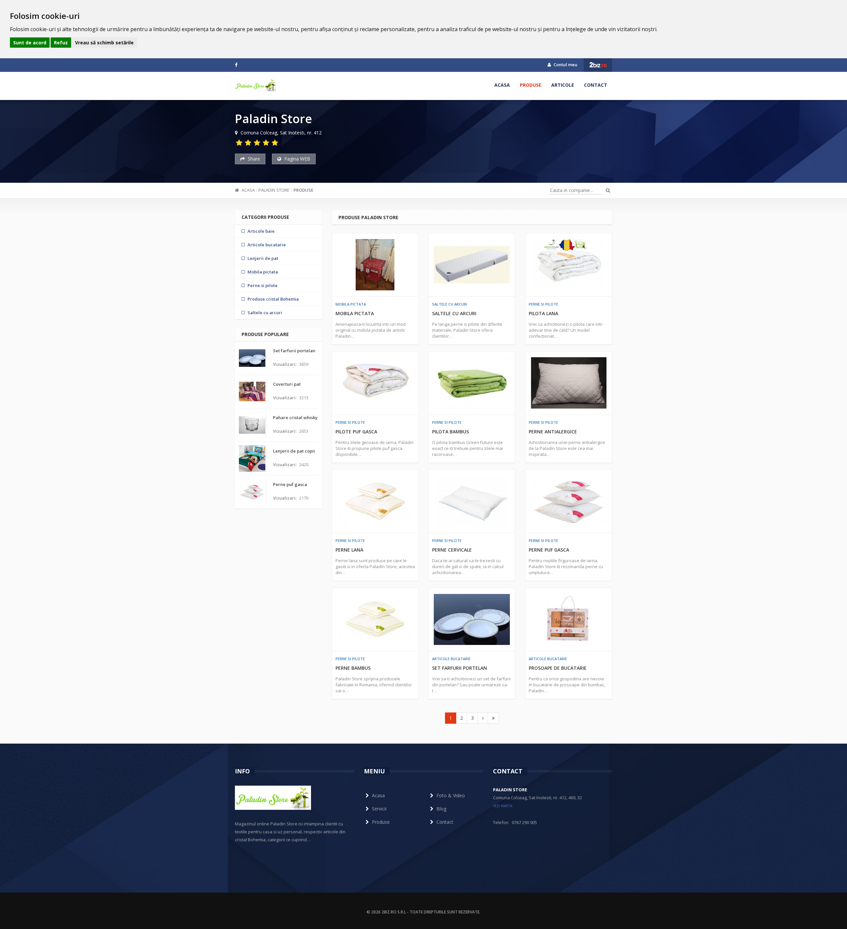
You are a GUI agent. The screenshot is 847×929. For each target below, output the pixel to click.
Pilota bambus (450, 431)
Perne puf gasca (549, 550)
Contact (595, 85)
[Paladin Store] (256, 85)
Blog (441, 809)
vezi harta (503, 806)
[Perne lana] (375, 501)
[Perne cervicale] (472, 501)
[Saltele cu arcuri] (472, 264)
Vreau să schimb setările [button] (104, 42)
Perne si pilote (543, 304)
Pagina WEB (296, 159)
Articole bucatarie (451, 658)
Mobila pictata (350, 304)
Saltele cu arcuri (449, 304)
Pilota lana (543, 313)
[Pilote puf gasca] (375, 383)
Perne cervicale (452, 550)
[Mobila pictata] (375, 264)
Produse (530, 85)
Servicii (379, 809)
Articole (562, 85)
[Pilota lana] (568, 264)
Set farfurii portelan (459, 668)
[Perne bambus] (375, 619)
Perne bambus (353, 668)
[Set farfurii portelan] (472, 619)
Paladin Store (274, 190)
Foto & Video (450, 795)
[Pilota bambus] (472, 383)
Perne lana (349, 550)
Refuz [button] (61, 42)
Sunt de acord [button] (29, 42)
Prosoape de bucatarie (558, 668)
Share (253, 159)
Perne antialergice (553, 431)
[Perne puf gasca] (568, 501)
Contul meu (565, 65)
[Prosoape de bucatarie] (568, 619)
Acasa (502, 85)
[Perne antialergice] (568, 383)
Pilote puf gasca (356, 431)
